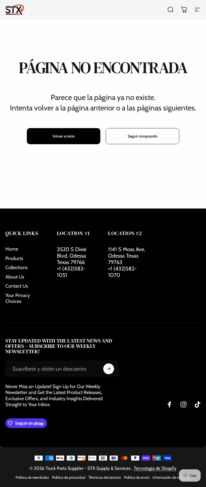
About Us (14, 277)
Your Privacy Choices (17, 298)
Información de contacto (172, 477)
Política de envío (136, 477)
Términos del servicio (105, 477)
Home (11, 249)
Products (14, 258)
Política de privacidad (68, 477)
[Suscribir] (108, 368)
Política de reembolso (32, 477)
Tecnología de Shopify (155, 468)
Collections (16, 267)
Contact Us (16, 286)
